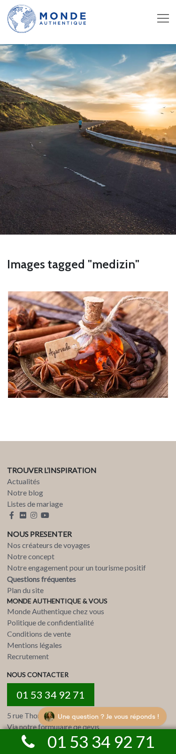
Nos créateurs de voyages (48, 545)
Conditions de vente (39, 633)
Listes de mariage (35, 503)
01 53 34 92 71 (50, 694)
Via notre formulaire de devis (53, 726)
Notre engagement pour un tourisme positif (76, 567)
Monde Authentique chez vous (55, 611)
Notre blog (25, 492)
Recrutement (28, 656)
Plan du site (25, 590)
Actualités (23, 481)
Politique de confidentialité (50, 622)
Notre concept (30, 556)
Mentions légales (34, 644)
